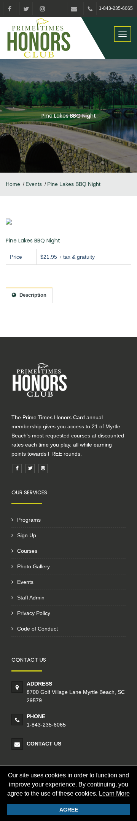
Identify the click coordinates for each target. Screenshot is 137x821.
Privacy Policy (33, 613)
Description (32, 295)
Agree (68, 810)
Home (13, 184)
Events (33, 184)
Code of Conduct (37, 629)
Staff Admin (31, 598)
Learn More (114, 793)
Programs (29, 520)
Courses (27, 551)
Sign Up (26, 535)
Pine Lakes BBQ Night (33, 240)
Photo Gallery (33, 566)
